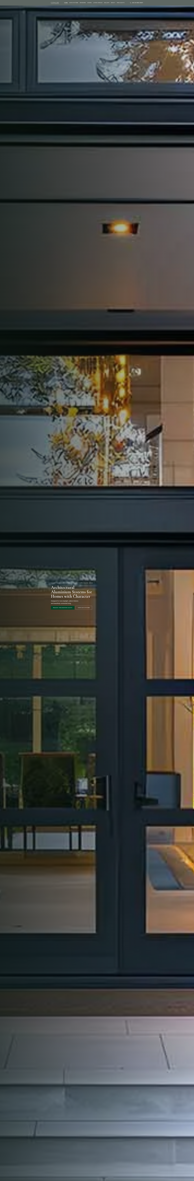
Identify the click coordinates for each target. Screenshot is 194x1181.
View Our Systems (84, 607)
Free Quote (121, 2)
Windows (83, 2)
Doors (89, 2)
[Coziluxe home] (55, 3)
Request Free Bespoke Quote (62, 607)
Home (66, 2)
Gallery (107, 2)
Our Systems (73, 2)
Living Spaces (98, 2)
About (113, 2)
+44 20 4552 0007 (137, 2)
